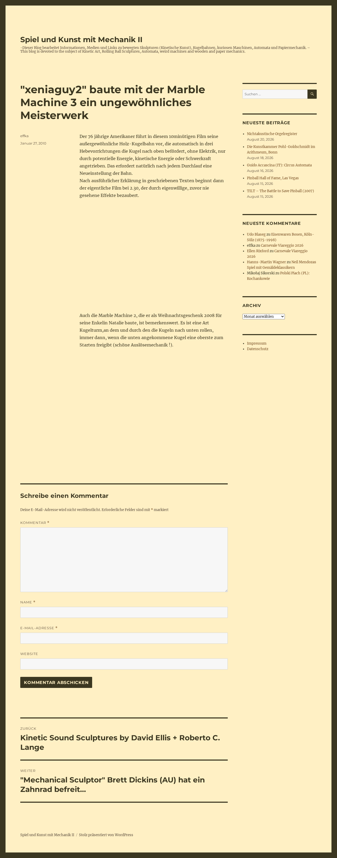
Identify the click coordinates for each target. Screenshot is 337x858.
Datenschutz (257, 349)
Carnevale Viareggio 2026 (282, 245)
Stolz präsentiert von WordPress (106, 835)
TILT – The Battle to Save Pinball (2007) (280, 191)
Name (28, 602)
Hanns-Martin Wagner (266, 262)
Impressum (256, 343)
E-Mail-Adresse (39, 628)
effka (24, 136)
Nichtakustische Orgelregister (272, 134)
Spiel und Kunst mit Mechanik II (81, 39)
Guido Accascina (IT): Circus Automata (279, 165)
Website (29, 654)
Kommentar (34, 522)
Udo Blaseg (256, 234)
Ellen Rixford (258, 251)
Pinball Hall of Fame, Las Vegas (273, 178)
